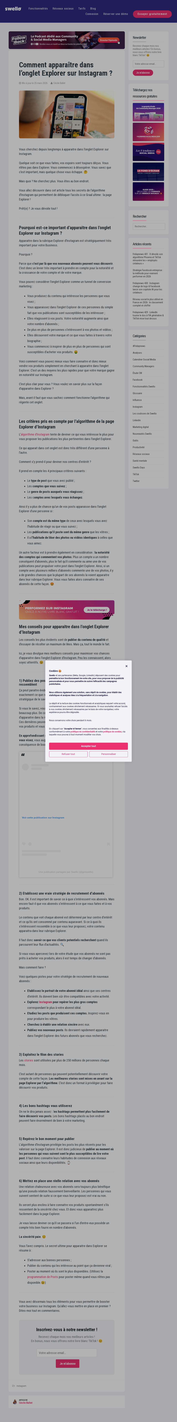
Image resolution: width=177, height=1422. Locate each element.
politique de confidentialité (83, 731)
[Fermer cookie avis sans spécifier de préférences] (126, 666)
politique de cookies (112, 731)
